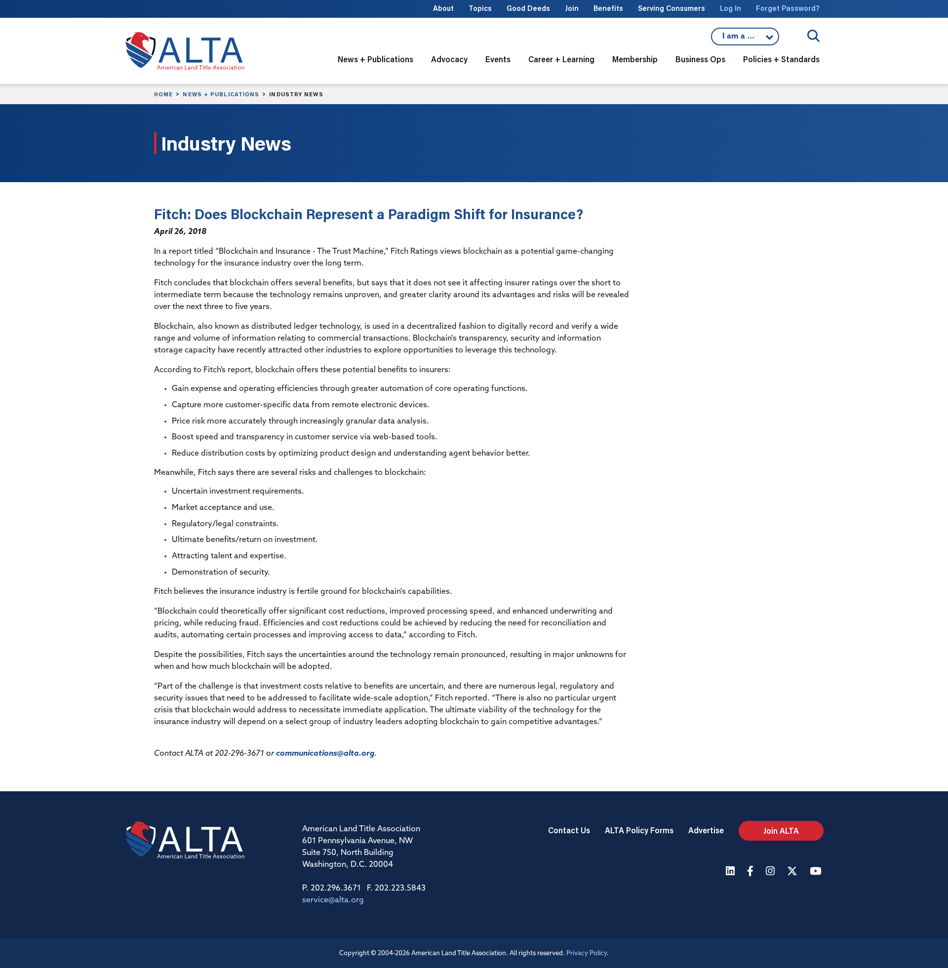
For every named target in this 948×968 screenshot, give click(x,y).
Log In (730, 8)
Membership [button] (635, 59)
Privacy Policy (586, 953)
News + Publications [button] (375, 59)
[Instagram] (771, 872)
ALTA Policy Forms (639, 830)
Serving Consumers (671, 8)
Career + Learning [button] (561, 59)
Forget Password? (788, 8)
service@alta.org (333, 900)
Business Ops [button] (700, 59)
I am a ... (745, 39)
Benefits (608, 8)
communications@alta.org (325, 754)
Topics (480, 8)
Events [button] (498, 59)
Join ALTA (781, 830)
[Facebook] (751, 872)
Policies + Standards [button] (781, 59)
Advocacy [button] (449, 59)
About (443, 8)
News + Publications (221, 94)
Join (572, 8)
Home (163, 94)
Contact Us (569, 830)
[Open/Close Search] (813, 36)
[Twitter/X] (793, 872)
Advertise (706, 830)
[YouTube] (817, 872)
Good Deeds (528, 8)
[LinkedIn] (731, 872)
